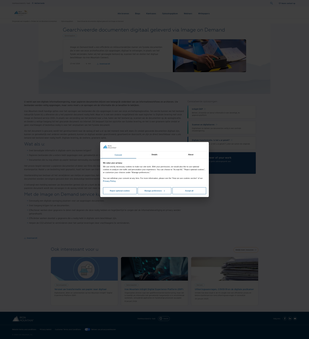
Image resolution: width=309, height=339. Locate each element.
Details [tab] (155, 155)
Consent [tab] (118, 155)
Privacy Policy (109, 181)
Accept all (189, 191)
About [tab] (190, 155)
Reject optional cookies (120, 191)
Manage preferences (153, 191)
